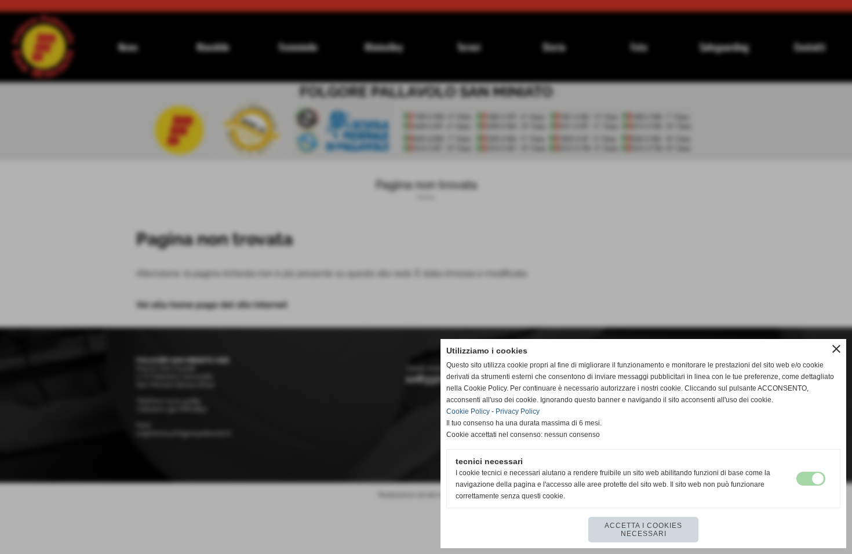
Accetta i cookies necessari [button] (643, 530)
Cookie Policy (468, 411)
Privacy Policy (518, 411)
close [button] (836, 349)
